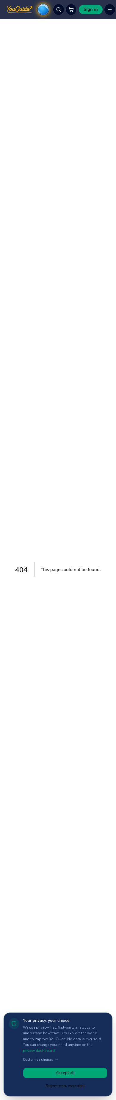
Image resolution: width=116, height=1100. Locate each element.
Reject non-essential (65, 1086)
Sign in (91, 9)
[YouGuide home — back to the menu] (20, 9)
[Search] (58, 9)
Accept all (65, 1073)
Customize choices (38, 1059)
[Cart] (71, 9)
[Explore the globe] (43, 9)
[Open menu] (109, 9)
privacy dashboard (39, 1050)
